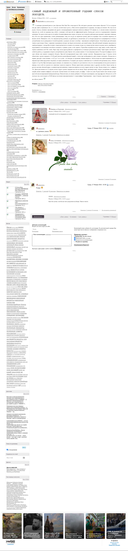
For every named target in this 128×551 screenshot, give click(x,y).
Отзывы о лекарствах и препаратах (18, 134)
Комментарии (21, 7)
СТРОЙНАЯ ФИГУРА (12, 141)
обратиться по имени (71, 109)
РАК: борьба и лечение (14, 57)
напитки (10, 292)
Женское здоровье (13, 61)
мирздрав (22, 470)
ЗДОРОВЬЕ (10, 42)
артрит (13, 227)
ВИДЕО (9, 119)
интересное (10, 250)
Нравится (103, 96)
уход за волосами (17, 368)
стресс (22, 356)
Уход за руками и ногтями (15, 86)
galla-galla (20, 489)
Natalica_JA (17, 485)
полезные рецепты (11, 329)
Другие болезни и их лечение (16, 52)
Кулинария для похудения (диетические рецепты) (14, 105)
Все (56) (26, 184)
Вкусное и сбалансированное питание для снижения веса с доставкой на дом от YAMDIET (15, 398)
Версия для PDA (114, 542)
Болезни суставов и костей (15, 47)
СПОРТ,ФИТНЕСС (12, 126)
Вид (107, 2)
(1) (25, 212)
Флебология (11, 64)
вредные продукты (20, 231)
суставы (9, 358)
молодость (22, 290)
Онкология (11, 62)
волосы (9, 231)
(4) (25, 219)
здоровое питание (15, 243)
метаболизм (19, 288)
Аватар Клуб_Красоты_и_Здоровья (17, 21)
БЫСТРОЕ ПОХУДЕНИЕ (13, 159)
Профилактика (12, 49)
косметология (11, 261)
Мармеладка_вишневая (13, 502)
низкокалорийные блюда (16, 305)
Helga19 (20, 482)
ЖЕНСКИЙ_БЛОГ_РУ (13, 470)
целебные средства (19, 383)
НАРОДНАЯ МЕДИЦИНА (14, 95)
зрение (9, 249)
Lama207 (20, 483)
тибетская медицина (17, 358)
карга (20, 509)
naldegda (9, 492)
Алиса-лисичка (18, 495)
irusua (8, 490)
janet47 (12, 490)
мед (14, 288)
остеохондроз (15, 313)
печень (19, 317)
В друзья (18, 32)
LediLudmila (10, 485)
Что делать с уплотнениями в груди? (20, 209)
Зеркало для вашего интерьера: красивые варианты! (16, 414)
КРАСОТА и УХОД (12, 81)
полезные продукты (15, 328)
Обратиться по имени (62, 135)
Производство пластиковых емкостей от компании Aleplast (16, 406)
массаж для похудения (12, 286)
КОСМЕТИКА (10, 112)
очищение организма (15, 315)
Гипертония (11, 69)
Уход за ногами (12, 91)
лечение (17, 274)
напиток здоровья (12, 296)
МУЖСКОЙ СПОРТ (12, 174)
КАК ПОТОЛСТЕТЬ (12, 175)
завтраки (26, 240)
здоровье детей (20, 247)
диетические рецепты (16, 239)
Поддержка (105, 2)
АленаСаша (10, 495)
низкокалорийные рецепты (15, 306)
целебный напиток (12, 385)
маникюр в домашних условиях (17, 279)
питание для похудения (14, 319)
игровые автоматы (17, 249)
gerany (25, 489)
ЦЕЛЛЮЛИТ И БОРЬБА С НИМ (15, 155)
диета (22, 233)
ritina (24, 492)
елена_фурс (15, 509)
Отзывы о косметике (13, 116)
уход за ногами (17, 374)
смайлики (48, 234)
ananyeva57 (10, 489)
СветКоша (23, 504)
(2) (24, 192)
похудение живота (20, 333)
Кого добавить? (21, 469)
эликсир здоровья (11, 387)
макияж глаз (16, 277)
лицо (24, 275)
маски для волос (21, 283)
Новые (114, 102)
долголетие (21, 240)
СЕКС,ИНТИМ (11, 164)
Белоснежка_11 (15, 496)
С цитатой (107, 122)
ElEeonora (9, 482)
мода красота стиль (13, 290)
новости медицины (20, 308)
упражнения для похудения (13, 365)
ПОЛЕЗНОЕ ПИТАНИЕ (13, 96)
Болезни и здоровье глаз (15, 54)
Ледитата (9, 500)
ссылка (67, 111)
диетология (9, 240)
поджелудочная (10, 320)
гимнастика (10, 233)
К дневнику (73, 102)
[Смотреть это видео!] (11, 190)
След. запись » (82, 102)
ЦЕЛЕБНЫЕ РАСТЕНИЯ (13, 117)
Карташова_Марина (12, 499)
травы (24, 358)
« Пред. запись (64, 102)
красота (16, 265)
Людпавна (15, 500)
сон (13, 354)
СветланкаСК (10, 506)
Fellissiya (15, 482)
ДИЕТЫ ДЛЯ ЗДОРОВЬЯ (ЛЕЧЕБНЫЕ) (17, 149)
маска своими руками (17, 282)
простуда (9, 337)
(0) (26, 399)
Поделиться (111, 96)
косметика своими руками (17, 259)
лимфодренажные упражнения (14, 275)
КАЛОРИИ (9, 162)
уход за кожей (12, 370)
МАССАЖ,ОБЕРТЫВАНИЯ (14, 128)
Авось (47, 1)
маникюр (23, 277)
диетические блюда (17, 236)
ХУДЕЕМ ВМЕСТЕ (12, 152)
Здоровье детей (12, 67)
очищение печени (12, 317)
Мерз (22, 502)
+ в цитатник (52, 18)
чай (19, 385)
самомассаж (16, 347)
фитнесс (19, 378)
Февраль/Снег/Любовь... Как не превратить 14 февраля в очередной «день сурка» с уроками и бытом (17, 432)
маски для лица (13, 285)
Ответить (101, 122)
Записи (8, 7)
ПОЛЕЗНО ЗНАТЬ (12, 93)
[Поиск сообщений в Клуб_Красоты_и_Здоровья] (24, 447)
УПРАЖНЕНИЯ (11, 109)
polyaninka (15, 492)
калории (15, 254)
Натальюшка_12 (11, 503)
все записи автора (49, 21)
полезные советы (14, 331)
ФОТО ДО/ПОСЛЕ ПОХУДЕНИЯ (15, 177)
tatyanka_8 (10, 493)
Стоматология (12, 55)
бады (17, 227)
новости (10, 308)
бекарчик (9, 509)
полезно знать (13, 324)
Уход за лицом (12, 83)
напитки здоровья (21, 294)
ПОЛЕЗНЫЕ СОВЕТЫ (13, 107)
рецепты (12, 339)
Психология (11, 71)
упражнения (12, 360)
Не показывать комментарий (109, 210)
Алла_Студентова (56, 140)
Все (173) (26, 394)
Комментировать (38, 102)
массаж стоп (10, 288)
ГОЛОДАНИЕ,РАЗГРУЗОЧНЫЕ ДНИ (17, 165)
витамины (20, 229)
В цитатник (113, 122)
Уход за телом (12, 88)
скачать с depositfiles (19, 352)
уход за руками (17, 376)
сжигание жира (17, 351)
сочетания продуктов (19, 354)
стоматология (16, 356)
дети (18, 233)
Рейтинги (39, 1)
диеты (15, 241)
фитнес (15, 378)
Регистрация (23, 1)
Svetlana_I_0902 (13, 488)
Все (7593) (26, 479)
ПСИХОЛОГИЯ (11, 139)
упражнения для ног (21, 362)
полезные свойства (21, 329)
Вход (29, 1)
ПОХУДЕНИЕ (10, 122)
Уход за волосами (13, 84)
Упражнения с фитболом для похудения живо (20, 215)
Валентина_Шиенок (12, 497)
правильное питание (13, 335)
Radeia (9, 486)
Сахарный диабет (13, 66)
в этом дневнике (12, 450)
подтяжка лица (19, 322)
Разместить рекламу (114, 545)
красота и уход (17, 270)
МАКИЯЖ (9, 142)
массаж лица (22, 286)
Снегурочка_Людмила (21, 506)
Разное (10, 45)
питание (24, 317)
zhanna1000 (19, 493)
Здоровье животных (13, 79)
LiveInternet (9, 2)
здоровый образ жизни (15, 245)
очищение (23, 313)
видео (21, 227)
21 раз (40, 90)
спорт (9, 356)
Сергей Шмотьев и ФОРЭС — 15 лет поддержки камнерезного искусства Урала (17, 422)
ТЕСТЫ (9, 172)
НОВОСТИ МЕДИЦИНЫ (13, 137)
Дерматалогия (12, 72)
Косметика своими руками (15, 114)
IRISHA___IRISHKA (12, 483)
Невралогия (11, 78)
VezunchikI (22, 488)
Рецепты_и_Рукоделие (13, 471)
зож (27, 247)
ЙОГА (8, 160)
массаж (24, 285)
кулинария (11, 272)
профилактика (15, 337)
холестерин (18, 379)
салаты (19, 345)
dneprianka (41, 128)
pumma (20, 492)
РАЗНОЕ (9, 111)
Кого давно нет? (11, 469)
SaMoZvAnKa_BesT (16, 486)
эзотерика (23, 385)
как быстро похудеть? (17, 251)
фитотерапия (10, 379)
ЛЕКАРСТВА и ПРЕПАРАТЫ (14, 129)
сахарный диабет (23, 347)
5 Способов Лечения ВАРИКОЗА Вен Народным (21, 189)
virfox (14, 493)
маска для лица (16, 281)
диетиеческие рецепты (12, 234)
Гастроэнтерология (13, 59)
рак (8, 339)
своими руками (13, 349)
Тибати (18, 507)
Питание (10, 44)
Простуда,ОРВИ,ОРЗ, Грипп (15, 50)
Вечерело (21, 497)
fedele (15, 489)
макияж (9, 277)
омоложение (14, 310)
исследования (18, 250)
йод (23, 250)
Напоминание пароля (57, 231)
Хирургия (10, 76)
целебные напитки (13, 381)
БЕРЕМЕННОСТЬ (12, 170)
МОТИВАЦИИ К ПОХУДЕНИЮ (15, 147)
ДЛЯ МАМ (9, 154)
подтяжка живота (11, 322)
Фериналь (23, 507)
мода (24, 288)
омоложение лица (13, 311)
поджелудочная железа (21, 320)
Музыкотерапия (12, 74)
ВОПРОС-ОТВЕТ (11, 169)
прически (22, 335)
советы (9, 354)
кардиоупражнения (12, 255)
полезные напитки (18, 326)
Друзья (14, 7)
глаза (15, 233)
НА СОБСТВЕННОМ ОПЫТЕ (15, 157)
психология (23, 337)
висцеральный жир (12, 229)
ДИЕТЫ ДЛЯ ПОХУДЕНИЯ (14, 124)
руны (16, 345)
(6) (25, 198)
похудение (11, 333)
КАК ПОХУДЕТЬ (11, 121)
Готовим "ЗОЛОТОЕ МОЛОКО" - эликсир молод (21, 195)
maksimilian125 (19, 490)
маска (9, 281)
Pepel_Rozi (23, 485)
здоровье (11, 247)
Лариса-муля (22, 499)
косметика (17, 257)
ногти (8, 310)
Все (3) (27, 464)
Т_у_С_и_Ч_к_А (11, 507)
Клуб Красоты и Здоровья (7, 9)
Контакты (114, 543)
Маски (9, 227)
